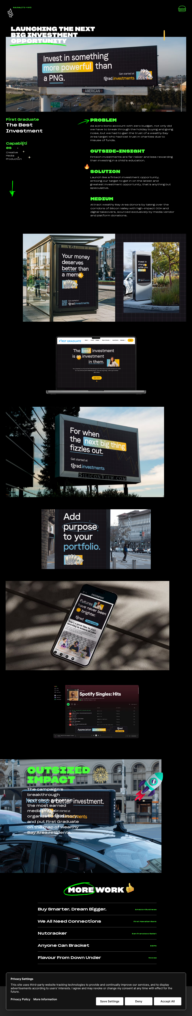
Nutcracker (52, 933)
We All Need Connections (69, 921)
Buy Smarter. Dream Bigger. (72, 909)
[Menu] (182, 9)
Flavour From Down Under (69, 958)
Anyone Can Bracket (63, 946)
